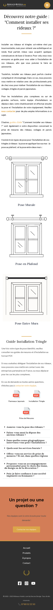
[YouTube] (33, 583)
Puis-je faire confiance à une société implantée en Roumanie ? (26, 474)
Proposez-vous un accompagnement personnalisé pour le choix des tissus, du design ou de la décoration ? (26, 465)
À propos (26, 558)
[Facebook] (20, 583)
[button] (26, 427)
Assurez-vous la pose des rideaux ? (25, 427)
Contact (26, 563)
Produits (27, 553)
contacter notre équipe (25, 385)
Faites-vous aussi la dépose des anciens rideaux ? (23, 433)
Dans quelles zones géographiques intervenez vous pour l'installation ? (27, 441)
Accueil (26, 547)
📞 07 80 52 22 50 (26, 604)
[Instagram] (26, 583)
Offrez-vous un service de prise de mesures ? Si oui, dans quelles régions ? (26, 455)
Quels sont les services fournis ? (24, 448)
